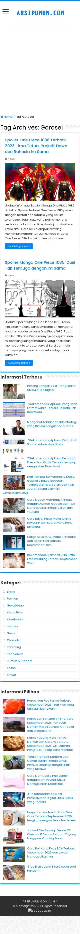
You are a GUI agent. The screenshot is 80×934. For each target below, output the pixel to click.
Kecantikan (15, 612)
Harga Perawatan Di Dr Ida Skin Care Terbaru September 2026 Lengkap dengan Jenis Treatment (51, 816)
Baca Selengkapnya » (19, 246)
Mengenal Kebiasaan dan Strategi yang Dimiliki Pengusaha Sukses (52, 424)
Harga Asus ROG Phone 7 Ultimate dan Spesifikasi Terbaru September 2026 (51, 541)
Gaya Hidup (15, 605)
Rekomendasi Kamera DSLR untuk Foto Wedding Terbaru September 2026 (52, 559)
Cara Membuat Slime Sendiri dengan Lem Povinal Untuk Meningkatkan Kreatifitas (47, 780)
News (11, 159)
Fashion (12, 598)
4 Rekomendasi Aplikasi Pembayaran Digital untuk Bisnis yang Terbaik (50, 798)
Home (8, 117)
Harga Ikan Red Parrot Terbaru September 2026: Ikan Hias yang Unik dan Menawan (50, 704)
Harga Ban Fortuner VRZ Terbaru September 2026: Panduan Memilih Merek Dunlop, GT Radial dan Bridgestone (50, 725)
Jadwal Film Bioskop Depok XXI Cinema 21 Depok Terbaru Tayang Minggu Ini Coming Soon (51, 834)
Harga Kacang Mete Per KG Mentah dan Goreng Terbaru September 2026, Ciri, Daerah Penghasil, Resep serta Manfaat (50, 744)
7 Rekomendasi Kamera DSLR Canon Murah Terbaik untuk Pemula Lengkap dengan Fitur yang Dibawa (48, 763)
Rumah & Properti (19, 661)
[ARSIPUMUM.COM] (40, 12)
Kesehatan (15, 619)
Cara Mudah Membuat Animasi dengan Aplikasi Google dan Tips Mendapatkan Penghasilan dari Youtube (51, 506)
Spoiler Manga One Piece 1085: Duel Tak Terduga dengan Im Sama (40, 265)
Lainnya (12, 626)
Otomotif (13, 640)
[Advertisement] (40, 70)
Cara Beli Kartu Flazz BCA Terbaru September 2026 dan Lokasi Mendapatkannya (51, 852)
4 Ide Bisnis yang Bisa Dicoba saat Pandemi (51, 868)
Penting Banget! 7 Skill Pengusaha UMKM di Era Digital (51, 388)
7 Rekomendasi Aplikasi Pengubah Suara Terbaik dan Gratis (52, 442)
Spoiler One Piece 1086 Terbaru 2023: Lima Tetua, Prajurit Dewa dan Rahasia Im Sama (36, 145)
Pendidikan (15, 654)
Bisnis (11, 591)
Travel (11, 675)
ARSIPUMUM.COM (35, 901)
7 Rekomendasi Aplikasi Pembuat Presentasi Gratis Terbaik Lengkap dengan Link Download (51, 462)
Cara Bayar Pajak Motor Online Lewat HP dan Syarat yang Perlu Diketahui (49, 523)
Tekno (11, 668)
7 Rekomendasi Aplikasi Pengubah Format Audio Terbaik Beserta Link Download (52, 408)
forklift (53, 901)
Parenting (14, 647)
